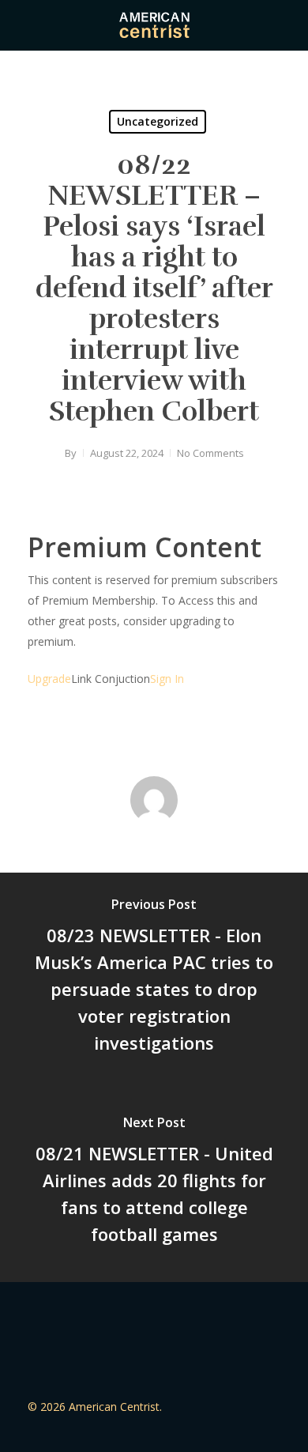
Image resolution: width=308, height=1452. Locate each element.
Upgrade (49, 678)
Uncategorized (157, 121)
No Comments (210, 453)
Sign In (167, 678)
